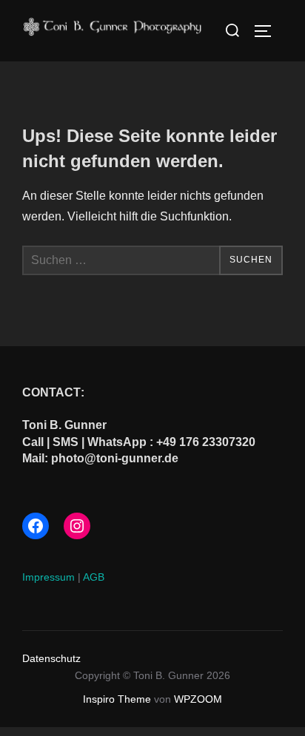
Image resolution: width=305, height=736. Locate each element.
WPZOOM (198, 699)
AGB (93, 577)
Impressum (48, 577)
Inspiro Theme (117, 699)
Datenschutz (51, 658)
